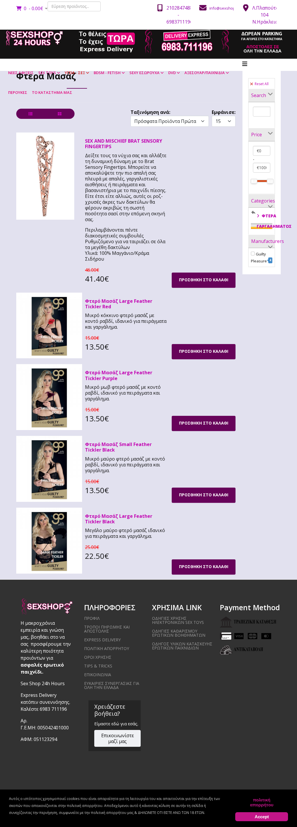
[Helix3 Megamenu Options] (244, 64)
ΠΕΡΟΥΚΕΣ (17, 92)
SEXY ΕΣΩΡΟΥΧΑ (144, 72)
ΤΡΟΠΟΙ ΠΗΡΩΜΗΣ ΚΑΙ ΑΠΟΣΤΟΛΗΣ (107, 629)
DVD (172, 72)
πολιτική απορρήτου (262, 802)
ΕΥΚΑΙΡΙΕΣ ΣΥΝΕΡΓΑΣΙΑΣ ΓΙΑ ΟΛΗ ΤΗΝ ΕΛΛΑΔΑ (111, 685)
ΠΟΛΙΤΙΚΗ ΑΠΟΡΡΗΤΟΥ (106, 648)
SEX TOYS (47, 72)
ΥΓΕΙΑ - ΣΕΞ (75, 72)
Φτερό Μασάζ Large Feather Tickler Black (118, 519)
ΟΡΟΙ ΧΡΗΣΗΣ (97, 657)
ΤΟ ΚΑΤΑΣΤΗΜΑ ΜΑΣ (52, 92)
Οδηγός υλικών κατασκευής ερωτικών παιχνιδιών (182, 646)
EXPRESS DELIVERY (102, 639)
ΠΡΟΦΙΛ (91, 618)
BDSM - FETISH (107, 72)
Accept (262, 816)
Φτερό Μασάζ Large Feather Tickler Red (118, 304)
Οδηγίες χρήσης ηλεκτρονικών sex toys (178, 620)
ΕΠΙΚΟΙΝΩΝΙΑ (97, 674)
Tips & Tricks (98, 666)
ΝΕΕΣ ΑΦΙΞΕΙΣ (21, 72)
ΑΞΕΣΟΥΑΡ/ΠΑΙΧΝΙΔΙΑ (204, 72)
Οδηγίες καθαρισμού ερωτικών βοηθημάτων (178, 633)
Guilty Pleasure (261, 257)
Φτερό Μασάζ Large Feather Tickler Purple (118, 375)
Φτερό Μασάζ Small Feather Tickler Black (118, 447)
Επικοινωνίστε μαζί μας (117, 738)
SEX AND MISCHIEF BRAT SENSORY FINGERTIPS (123, 144)
